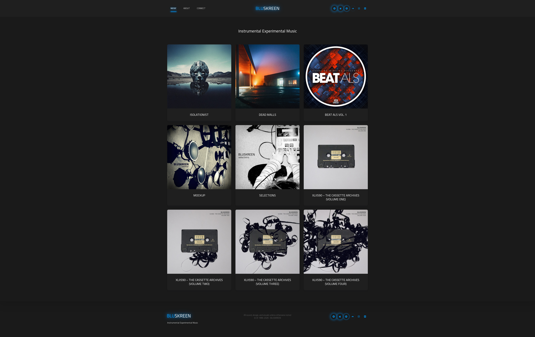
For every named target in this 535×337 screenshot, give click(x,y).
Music (173, 8)
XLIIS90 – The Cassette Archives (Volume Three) (267, 282)
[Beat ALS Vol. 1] (336, 76)
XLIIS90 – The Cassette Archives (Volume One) (335, 197)
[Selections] (267, 157)
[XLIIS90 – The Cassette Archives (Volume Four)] (336, 242)
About (186, 8)
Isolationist (199, 114)
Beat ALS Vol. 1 (336, 114)
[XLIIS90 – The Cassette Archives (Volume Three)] (267, 242)
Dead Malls (267, 114)
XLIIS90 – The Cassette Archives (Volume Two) (199, 282)
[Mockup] (199, 157)
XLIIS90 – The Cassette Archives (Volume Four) (335, 282)
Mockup (199, 195)
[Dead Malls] (267, 76)
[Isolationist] (199, 76)
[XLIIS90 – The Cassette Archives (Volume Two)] (199, 242)
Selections (267, 195)
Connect (201, 8)
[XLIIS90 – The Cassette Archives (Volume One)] (336, 157)
